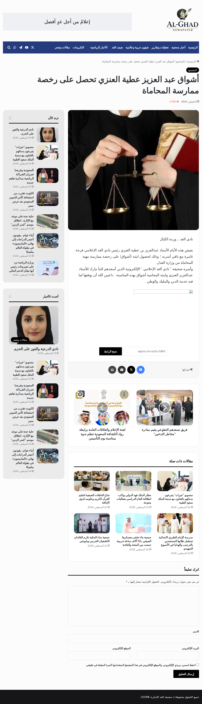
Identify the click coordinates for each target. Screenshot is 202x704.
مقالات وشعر (62, 47)
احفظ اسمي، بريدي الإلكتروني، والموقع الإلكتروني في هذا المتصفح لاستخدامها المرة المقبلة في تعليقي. (141, 665)
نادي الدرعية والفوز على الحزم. (35, 349)
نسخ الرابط (110, 351)
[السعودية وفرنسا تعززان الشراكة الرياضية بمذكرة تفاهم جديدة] (47, 175)
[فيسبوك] (141, 370)
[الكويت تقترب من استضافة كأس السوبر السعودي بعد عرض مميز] (47, 198)
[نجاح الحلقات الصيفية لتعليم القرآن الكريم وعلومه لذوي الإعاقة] (92, 481)
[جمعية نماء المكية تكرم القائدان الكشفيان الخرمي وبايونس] (92, 523)
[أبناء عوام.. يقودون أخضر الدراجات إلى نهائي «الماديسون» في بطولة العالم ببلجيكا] (47, 240)
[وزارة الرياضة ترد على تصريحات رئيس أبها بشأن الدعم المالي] (47, 267)
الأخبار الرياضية (99, 47)
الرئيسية (193, 47)
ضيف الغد (117, 47)
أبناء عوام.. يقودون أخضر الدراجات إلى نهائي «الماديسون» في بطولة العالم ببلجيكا (23, 243)
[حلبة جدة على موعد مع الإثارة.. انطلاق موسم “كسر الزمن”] (47, 221)
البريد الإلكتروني (190, 648)
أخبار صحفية (178, 47)
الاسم (196, 631)
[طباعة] (112, 370)
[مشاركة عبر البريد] (122, 370)
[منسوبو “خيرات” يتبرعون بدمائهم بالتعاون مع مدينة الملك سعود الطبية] (175, 481)
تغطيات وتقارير (160, 47)
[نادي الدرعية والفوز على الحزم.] (47, 134)
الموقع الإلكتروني (121, 648)
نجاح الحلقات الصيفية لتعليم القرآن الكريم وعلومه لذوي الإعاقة (94, 498)
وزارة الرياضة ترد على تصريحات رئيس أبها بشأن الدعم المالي (21, 266)
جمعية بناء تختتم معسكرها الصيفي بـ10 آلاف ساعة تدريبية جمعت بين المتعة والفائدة (134, 540)
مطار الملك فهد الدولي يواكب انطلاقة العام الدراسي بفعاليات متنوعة (134, 498)
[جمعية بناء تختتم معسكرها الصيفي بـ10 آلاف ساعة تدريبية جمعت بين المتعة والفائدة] (133, 523)
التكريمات (78, 47)
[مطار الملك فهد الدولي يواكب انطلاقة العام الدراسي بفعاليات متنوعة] (133, 481)
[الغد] (182, 20)
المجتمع (180, 61)
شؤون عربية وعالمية (137, 47)
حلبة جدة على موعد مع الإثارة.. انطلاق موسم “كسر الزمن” (22, 220)
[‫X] (131, 370)
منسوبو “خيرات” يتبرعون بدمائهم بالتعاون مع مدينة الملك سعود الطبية (175, 498)
